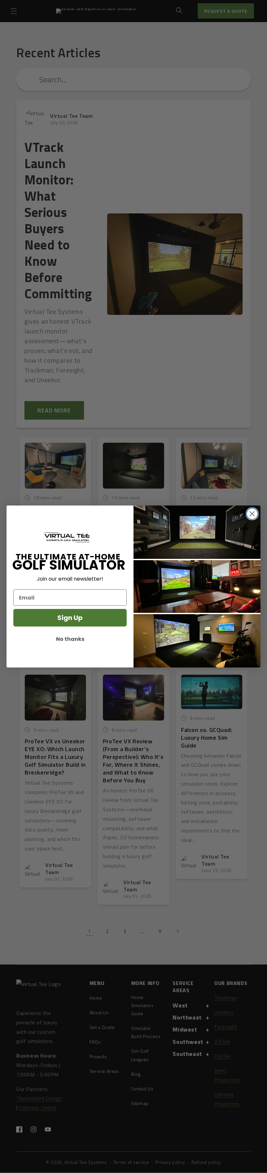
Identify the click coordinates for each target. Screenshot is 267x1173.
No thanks (70, 639)
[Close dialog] (252, 513)
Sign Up (70, 617)
